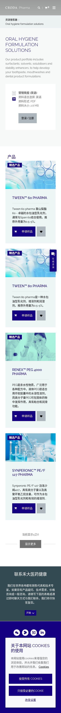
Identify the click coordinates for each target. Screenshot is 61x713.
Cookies (44, 666)
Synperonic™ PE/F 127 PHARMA (28, 472)
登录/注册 (27, 118)
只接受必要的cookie (30, 690)
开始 (29, 612)
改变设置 (30, 700)
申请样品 (27, 231)
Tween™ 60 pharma (29, 198)
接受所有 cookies (30, 678)
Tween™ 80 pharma (29, 286)
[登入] (41, 232)
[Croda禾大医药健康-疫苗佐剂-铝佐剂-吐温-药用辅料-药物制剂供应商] (17, 7)
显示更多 (30, 544)
